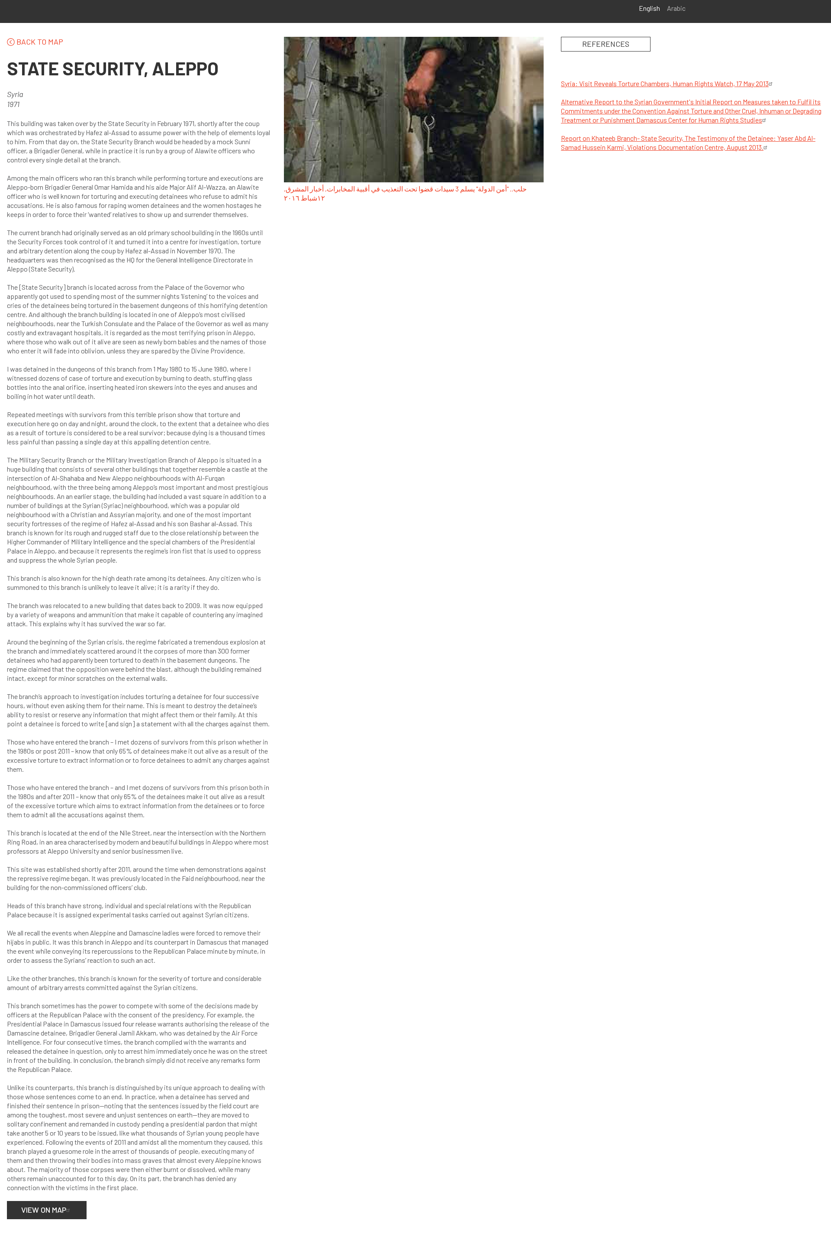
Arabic (676, 8)
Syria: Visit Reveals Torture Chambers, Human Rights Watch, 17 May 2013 (665, 83)
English (649, 8)
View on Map (43, 1209)
